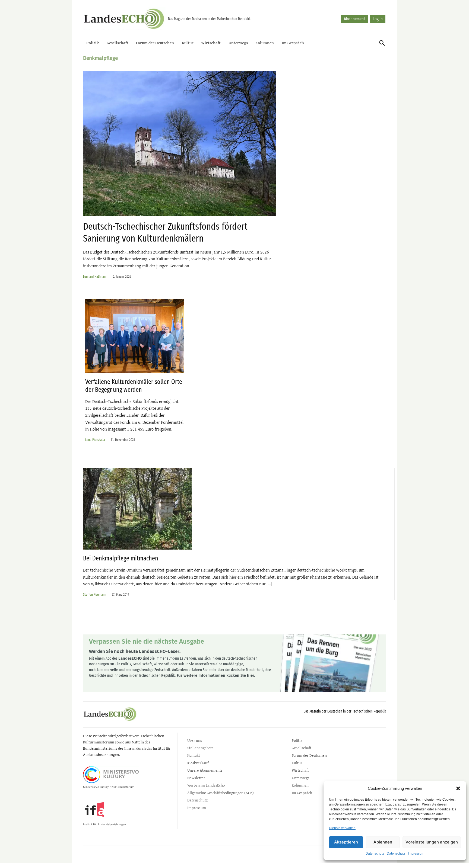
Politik (92, 43)
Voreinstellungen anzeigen (431, 842)
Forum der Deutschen (155, 43)
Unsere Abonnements (205, 770)
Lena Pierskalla (95, 440)
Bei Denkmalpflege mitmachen (120, 558)
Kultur (188, 43)
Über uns (194, 740)
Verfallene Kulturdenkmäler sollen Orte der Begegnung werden (133, 385)
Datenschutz (375, 853)
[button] (458, 788)
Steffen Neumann (94, 594)
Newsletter (196, 778)
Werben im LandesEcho (206, 785)
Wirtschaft (211, 43)
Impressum (416, 853)
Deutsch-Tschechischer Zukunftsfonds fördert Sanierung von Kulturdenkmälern (165, 232)
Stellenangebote (200, 747)
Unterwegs (238, 43)
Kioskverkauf (197, 763)
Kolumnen (264, 43)
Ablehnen (382, 842)
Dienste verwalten (342, 828)
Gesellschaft (117, 43)
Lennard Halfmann (95, 276)
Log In (378, 18)
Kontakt (193, 755)
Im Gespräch (293, 43)
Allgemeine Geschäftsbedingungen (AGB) (220, 792)
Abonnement (354, 18)
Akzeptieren (346, 842)
